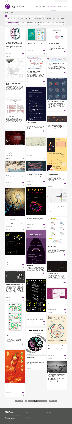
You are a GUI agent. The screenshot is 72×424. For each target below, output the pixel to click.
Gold (14, 18)
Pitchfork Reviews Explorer (53, 43)
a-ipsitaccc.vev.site (9, 182)
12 (40, 400)
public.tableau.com (9, 155)
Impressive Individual (37, 18)
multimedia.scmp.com (9, 53)
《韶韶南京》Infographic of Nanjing (34, 43)
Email (37, 411)
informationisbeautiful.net (51, 411)
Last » (55, 400)
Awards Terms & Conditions (10, 418)
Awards (44, 6)
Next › (51, 400)
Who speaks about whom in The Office (56, 101)
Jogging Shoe (30, 314)
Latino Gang (8, 257)
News (40, 6)
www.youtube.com (51, 282)
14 (45, 400)
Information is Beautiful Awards (15, 6)
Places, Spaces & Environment (39, 22)
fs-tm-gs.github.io (9, 226)
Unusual (25, 24)
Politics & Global (8, 24)
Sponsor (65, 6)
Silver (22, 18)
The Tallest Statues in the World (33, 148)
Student (62, 18)
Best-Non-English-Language (47, 18)
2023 (13, 16)
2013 (40, 16)
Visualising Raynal (10, 116)
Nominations (60, 6)
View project (8, 56)
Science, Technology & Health (17, 24)
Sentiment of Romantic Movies (33, 172)
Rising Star (30, 18)
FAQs (48, 6)
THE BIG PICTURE (30, 357)
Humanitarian (22, 22)
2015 (34, 16)
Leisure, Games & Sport (29, 22)
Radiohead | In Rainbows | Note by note (35, 216)
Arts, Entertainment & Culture (13, 22)
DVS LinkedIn (39, 416)
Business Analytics (31, 24)
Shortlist (18, 18)
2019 (20, 16)
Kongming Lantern (52, 123)
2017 (27, 16)
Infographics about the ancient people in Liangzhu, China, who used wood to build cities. (14, 334)
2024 (9, 16)
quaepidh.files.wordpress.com (31, 81)
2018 (23, 16)
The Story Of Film (51, 205)
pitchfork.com (50, 51)
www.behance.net (30, 50)
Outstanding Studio (56, 18)
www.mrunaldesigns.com (52, 309)
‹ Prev (21, 400)
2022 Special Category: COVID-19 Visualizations (43, 24)
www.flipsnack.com (51, 385)
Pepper (7, 385)
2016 (30, 16)
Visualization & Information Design (58, 24)
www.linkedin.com (30, 365)
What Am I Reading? (52, 246)
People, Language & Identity (60, 22)
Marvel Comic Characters (11, 147)
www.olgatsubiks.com (51, 211)
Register (49, 1)
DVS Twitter (39, 414)
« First (17, 400)
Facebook (7, 1)
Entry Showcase (53, 6)
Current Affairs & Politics (50, 22)
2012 (44, 16)
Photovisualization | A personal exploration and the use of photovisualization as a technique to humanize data (56, 375)
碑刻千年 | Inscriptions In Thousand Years (14, 284)
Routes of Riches (9, 174)
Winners (10, 18)
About (36, 6)
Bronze (26, 18)
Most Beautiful (13, 20)
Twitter (6, 1)
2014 (37, 16)
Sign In (53, 1)
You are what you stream (53, 273)
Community (8, 20)
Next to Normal (30, 265)
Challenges (11, 12)
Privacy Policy (7, 421)
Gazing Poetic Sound (31, 122)
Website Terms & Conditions (10, 419)
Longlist (23, 53)
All (6, 16)
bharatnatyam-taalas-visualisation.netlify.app (51, 183)
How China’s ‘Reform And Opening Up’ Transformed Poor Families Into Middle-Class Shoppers (14, 43)
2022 (17, 16)
